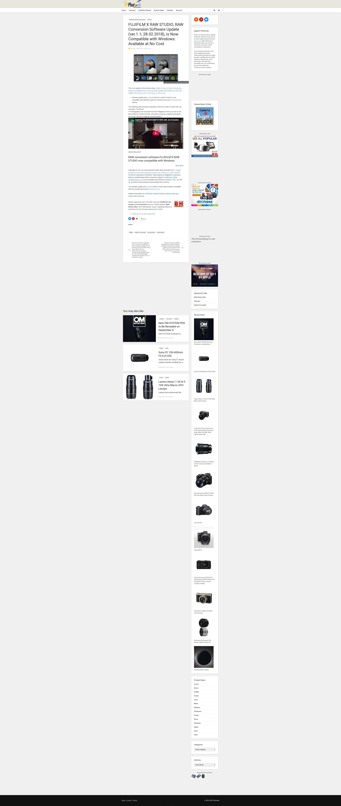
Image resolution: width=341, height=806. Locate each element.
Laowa (161, 377)
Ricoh (196, 719)
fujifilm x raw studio (140, 232)
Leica (196, 699)
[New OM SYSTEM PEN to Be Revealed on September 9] (139, 328)
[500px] (206, 19)
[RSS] (196, 19)
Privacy (135, 800)
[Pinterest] (201, 19)
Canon (196, 684)
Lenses (161, 348)
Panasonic (197, 711)
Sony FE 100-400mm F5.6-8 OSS (171, 354)
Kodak (196, 696)
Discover (179, 10)
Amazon (198, 41)
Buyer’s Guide (159, 10)
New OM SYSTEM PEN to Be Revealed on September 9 (172, 326)
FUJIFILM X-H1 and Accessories (143, 214)
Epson (196, 688)
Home (124, 10)
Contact (129, 800)
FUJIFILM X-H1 (176, 100)
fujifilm (131, 232)
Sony (167, 348)
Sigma (196, 727)
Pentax (196, 715)
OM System (169, 318)
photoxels (133, 48)
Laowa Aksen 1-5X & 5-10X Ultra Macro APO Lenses (172, 385)
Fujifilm (149, 19)
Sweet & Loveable (200, 305)
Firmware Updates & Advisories (137, 19)
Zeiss (196, 735)
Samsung (197, 723)
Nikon (196, 703)
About (123, 800)
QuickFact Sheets (145, 10)
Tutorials (170, 10)
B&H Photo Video (200, 297)
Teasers (176, 318)
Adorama (197, 301)
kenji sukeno (160, 232)
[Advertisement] (187, 4)
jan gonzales (151, 232)
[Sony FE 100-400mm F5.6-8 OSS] (139, 358)
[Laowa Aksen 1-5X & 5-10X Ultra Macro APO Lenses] (139, 387)
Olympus (197, 707)
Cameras (132, 10)
